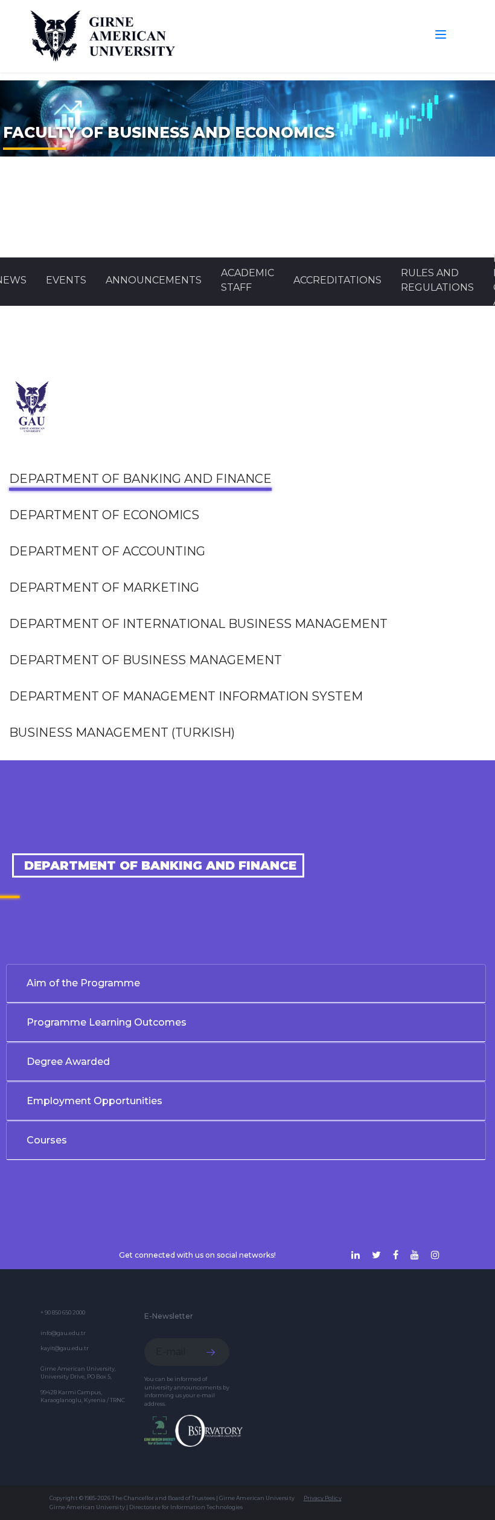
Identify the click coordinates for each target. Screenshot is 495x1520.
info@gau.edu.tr (63, 1333)
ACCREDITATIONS (337, 280)
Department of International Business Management (198, 623)
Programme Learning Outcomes (107, 1022)
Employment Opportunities (94, 1101)
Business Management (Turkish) (122, 732)
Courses (47, 1140)
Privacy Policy (323, 1498)
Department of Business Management (145, 660)
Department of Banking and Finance (140, 478)
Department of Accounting (107, 551)
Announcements (154, 280)
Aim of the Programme (83, 983)
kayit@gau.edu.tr (64, 1348)
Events (66, 280)
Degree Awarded (68, 1061)
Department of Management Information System (186, 696)
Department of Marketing (104, 587)
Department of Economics (104, 515)
